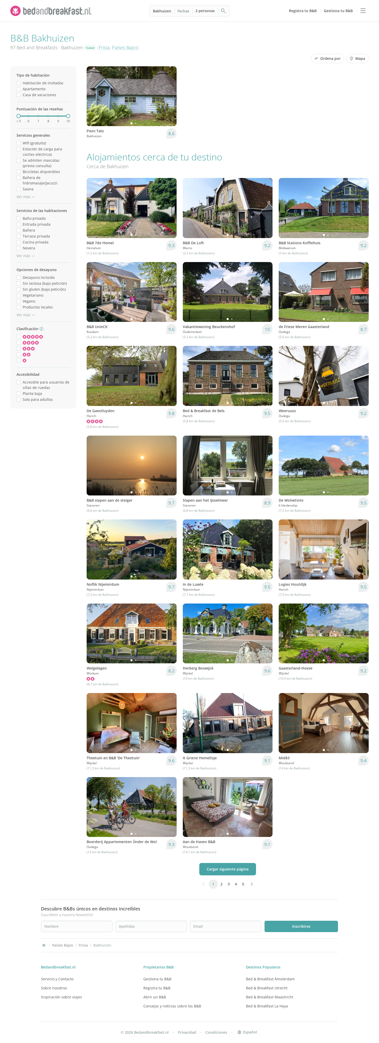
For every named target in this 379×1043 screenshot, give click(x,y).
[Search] (223, 10)
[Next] (169, 96)
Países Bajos (125, 47)
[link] (51, 11)
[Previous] (93, 96)
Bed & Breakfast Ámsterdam (270, 978)
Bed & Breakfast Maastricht (269, 997)
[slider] (19, 116)
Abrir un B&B (154, 997)
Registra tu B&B (156, 987)
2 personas (205, 10)
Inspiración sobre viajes (61, 997)
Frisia (104, 47)
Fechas (183, 11)
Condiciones (216, 1032)
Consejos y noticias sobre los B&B (172, 1006)
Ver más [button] (23, 196)
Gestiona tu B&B (157, 978)
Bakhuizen (162, 11)
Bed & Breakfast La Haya (267, 1006)
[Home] (44, 945)
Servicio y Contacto (57, 978)
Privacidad (187, 1032)
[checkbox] (19, 83)
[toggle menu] (363, 10)
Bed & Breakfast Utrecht (266, 987)
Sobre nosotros (54, 987)
